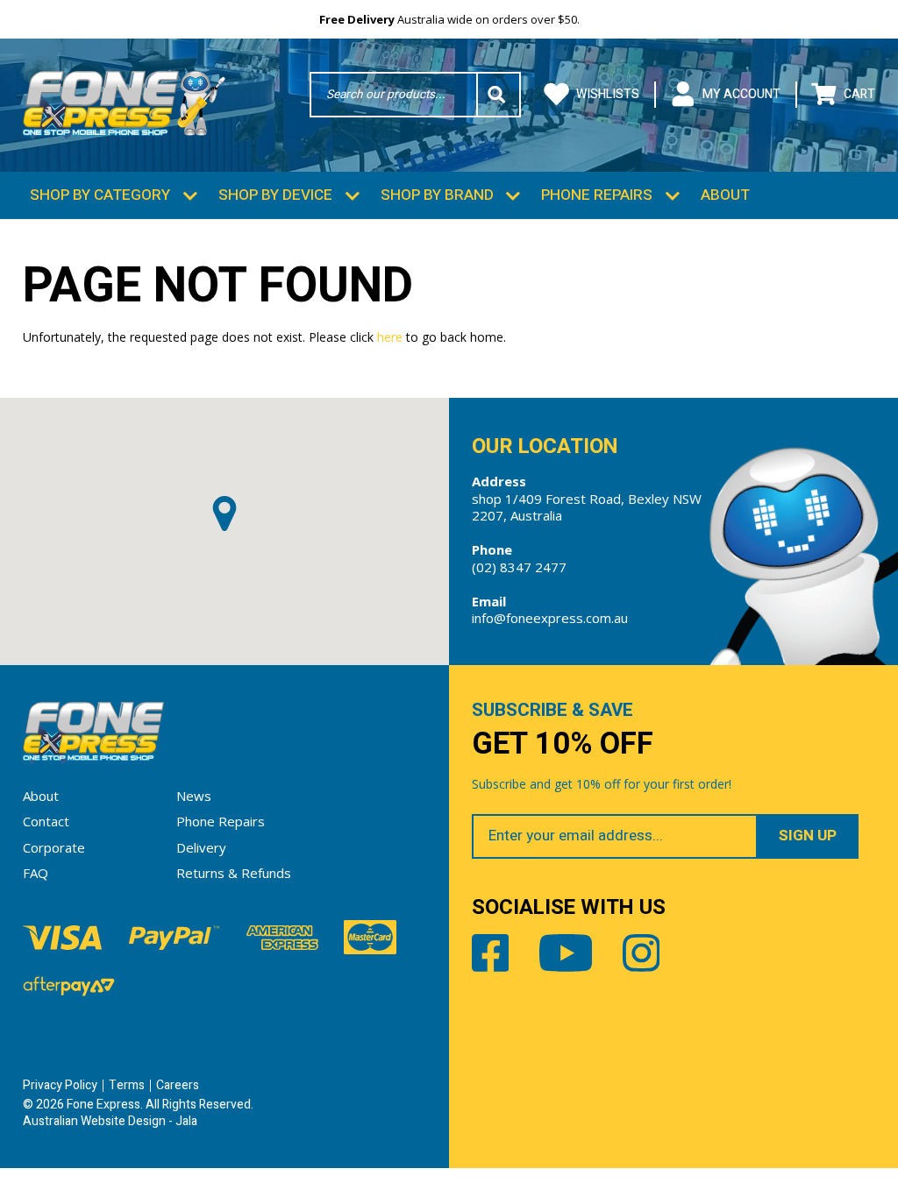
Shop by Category (100, 195)
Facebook (491, 953)
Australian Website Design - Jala (110, 1121)
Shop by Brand (437, 195)
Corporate (54, 847)
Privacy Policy (60, 1085)
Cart (859, 94)
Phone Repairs (596, 195)
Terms (127, 1085)
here (390, 337)
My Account (741, 94)
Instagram (641, 953)
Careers (177, 1085)
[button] (224, 513)
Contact (46, 821)
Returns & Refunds (233, 873)
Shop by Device (275, 195)
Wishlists (607, 94)
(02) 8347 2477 (519, 567)
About (725, 195)
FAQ (35, 873)
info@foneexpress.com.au (550, 618)
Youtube (566, 953)
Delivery (201, 847)
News (193, 795)
